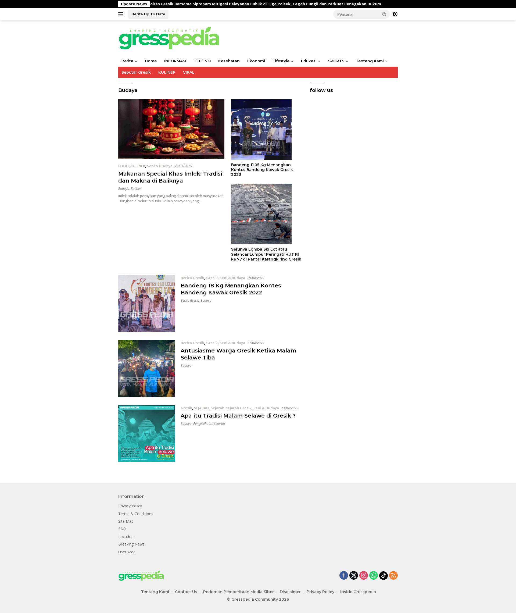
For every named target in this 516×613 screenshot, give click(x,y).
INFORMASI (175, 61)
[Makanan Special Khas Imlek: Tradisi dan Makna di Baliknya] (171, 129)
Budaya (123, 188)
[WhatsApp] (373, 575)
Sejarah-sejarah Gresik (231, 407)
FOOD (123, 165)
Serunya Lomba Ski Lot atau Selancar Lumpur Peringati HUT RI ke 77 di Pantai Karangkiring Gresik (266, 254)
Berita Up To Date (148, 14)
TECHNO (202, 61)
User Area (126, 551)
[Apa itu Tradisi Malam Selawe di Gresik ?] (146, 433)
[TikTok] (383, 575)
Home (151, 61)
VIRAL (189, 72)
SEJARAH (201, 407)
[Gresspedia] (172, 37)
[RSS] (393, 575)
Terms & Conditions (135, 513)
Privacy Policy (130, 505)
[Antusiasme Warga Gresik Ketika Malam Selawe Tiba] (146, 368)
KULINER (166, 72)
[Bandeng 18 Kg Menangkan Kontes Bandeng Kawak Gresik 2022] (146, 303)
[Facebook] (343, 575)
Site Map (126, 521)
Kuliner (136, 188)
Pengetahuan (202, 423)
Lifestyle (281, 61)
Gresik (212, 277)
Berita (127, 61)
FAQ (122, 528)
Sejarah (219, 423)
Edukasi (309, 61)
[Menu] (122, 14)
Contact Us (186, 591)
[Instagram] (363, 575)
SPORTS (336, 61)
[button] (384, 14)
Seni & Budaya (160, 165)
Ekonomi (256, 61)
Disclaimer (290, 591)
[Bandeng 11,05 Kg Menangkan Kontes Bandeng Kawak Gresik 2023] (266, 129)
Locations (126, 536)
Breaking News (131, 544)
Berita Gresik (192, 277)
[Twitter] (353, 575)
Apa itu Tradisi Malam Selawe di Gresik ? (238, 415)
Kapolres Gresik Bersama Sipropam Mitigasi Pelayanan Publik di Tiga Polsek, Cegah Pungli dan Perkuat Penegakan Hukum (234, 4)
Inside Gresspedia (358, 591)
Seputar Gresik (136, 72)
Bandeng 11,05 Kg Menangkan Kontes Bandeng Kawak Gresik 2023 (262, 169)
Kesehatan (229, 61)
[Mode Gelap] (395, 14)
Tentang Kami (370, 61)
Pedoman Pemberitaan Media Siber (238, 591)
